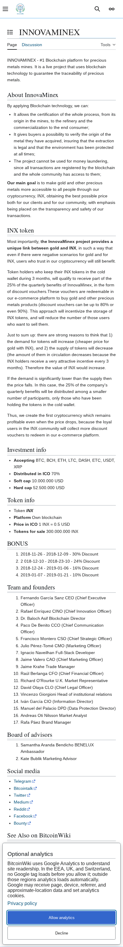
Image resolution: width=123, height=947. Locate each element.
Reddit (20, 809)
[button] (111, 8)
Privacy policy (22, 903)
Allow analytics (62, 917)
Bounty (20, 823)
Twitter (20, 795)
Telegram (22, 781)
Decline (61, 933)
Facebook (23, 816)
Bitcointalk (23, 788)
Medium (21, 802)
